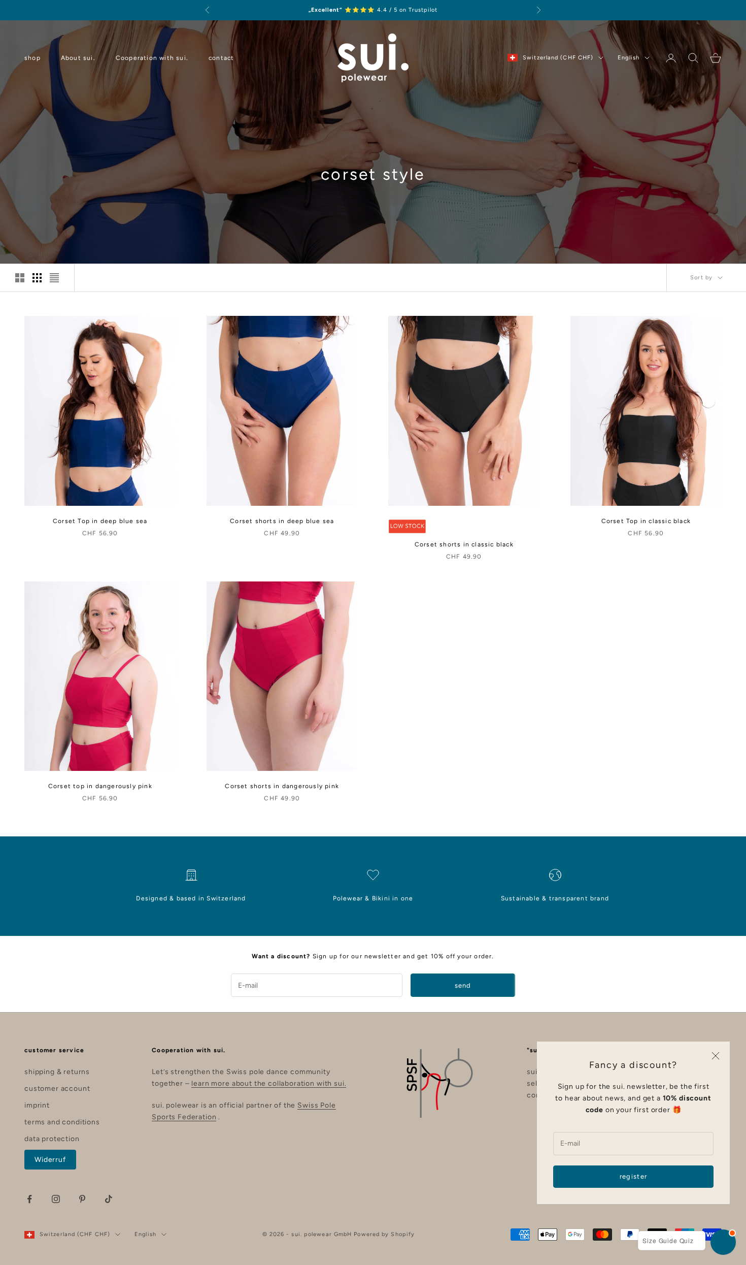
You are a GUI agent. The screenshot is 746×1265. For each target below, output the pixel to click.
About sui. (78, 57)
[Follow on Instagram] (56, 1199)
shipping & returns (57, 1071)
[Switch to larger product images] (19, 277)
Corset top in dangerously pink (100, 786)
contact (221, 57)
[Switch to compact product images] (54, 277)
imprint (37, 1105)
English (628, 57)
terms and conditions (62, 1122)
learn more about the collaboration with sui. (268, 1083)
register (633, 1176)
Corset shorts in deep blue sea (282, 521)
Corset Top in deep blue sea (100, 521)
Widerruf (50, 1159)
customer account (57, 1088)
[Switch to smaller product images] (37, 277)
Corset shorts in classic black (464, 544)
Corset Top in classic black (646, 521)
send (463, 985)
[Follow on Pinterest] (82, 1199)
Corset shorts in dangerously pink (282, 786)
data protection (52, 1138)
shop (32, 57)
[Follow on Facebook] (29, 1199)
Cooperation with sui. (152, 57)
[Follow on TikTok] (109, 1199)
